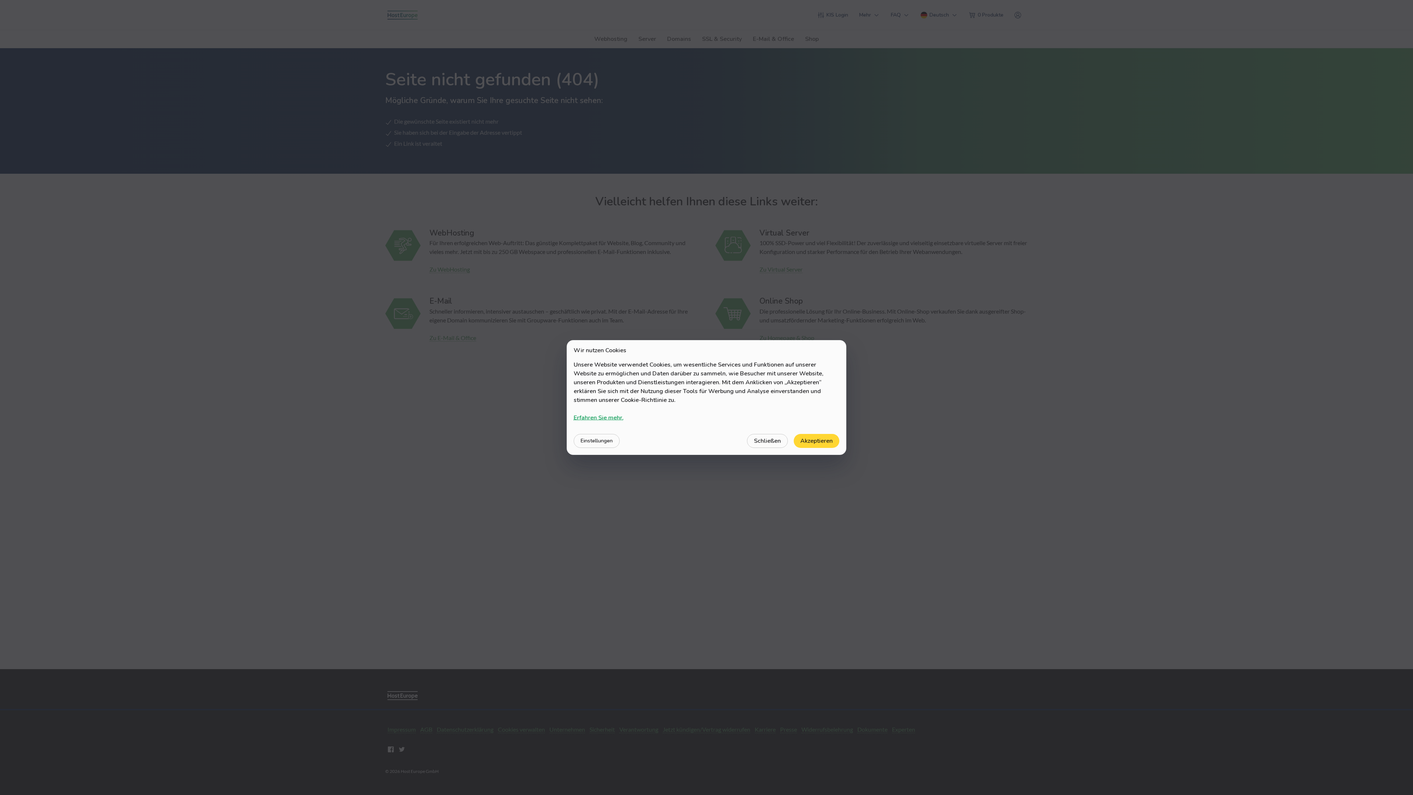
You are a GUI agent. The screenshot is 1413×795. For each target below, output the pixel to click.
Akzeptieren (816, 441)
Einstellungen (597, 440)
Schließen (767, 441)
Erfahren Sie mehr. (599, 418)
